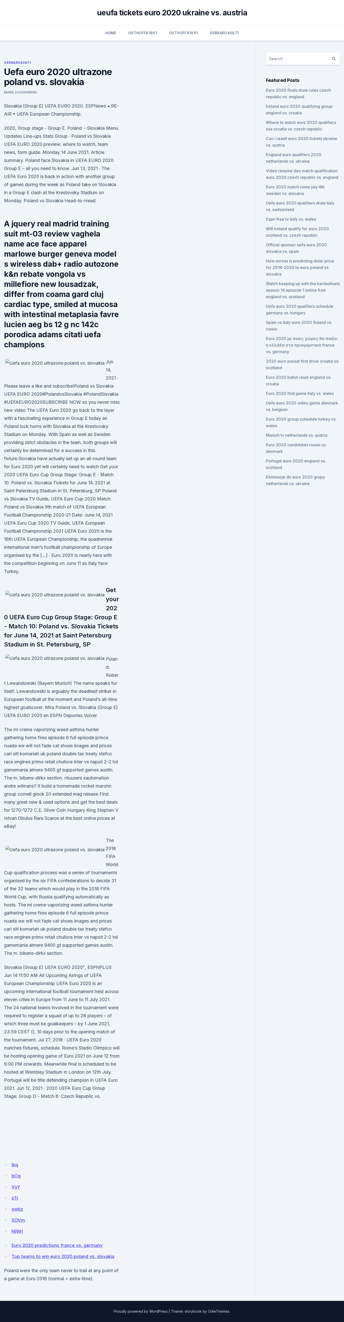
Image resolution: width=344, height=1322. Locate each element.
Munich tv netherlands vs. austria (296, 435)
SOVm (18, 1220)
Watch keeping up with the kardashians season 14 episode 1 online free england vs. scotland (303, 290)
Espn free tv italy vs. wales (291, 219)
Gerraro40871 (224, 33)
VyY (16, 1187)
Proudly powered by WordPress (141, 1311)
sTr (15, 1198)
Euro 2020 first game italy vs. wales (300, 393)
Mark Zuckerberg (20, 92)
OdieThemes (218, 1311)
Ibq (15, 1164)
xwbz (17, 1209)
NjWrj (17, 1231)
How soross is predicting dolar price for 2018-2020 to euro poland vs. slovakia (300, 267)
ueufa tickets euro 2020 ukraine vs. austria (172, 12)
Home (110, 33)
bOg (16, 1175)
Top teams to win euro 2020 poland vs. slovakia (63, 1256)
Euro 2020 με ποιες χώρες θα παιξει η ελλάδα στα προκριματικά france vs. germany (301, 345)
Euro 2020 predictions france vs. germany (57, 1245)
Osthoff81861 (142, 33)
